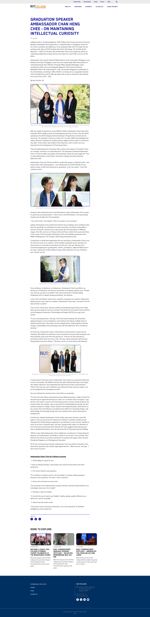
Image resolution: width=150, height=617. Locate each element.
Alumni (102, 2)
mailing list (83, 594)
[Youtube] (88, 599)
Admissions (77, 6)
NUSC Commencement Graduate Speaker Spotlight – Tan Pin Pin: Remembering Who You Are (63, 553)
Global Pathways (112, 6)
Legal (75, 613)
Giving (95, 2)
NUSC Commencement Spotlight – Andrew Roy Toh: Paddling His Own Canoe (86, 552)
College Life (99, 6)
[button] (31, 519)
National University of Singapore (71, 611)
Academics (88, 6)
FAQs (108, 2)
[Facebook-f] (77, 599)
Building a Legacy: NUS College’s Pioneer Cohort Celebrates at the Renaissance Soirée (40, 552)
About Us (68, 6)
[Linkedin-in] (84, 599)
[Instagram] (81, 599)
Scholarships (87, 2)
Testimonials (76, 2)
